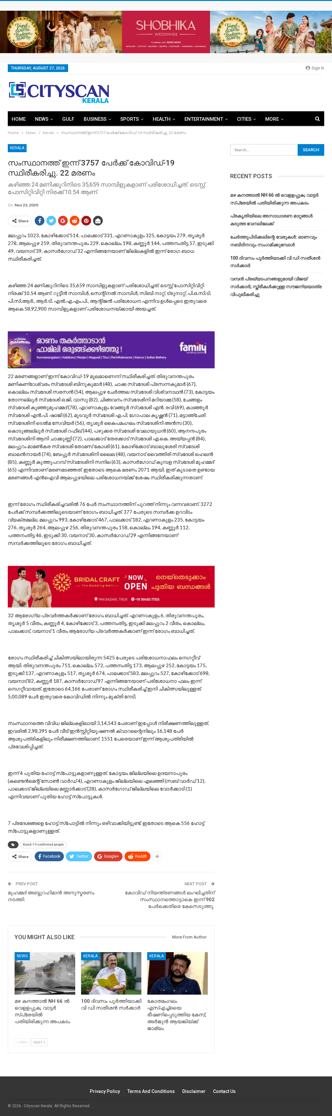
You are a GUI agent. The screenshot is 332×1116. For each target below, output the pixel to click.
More (272, 119)
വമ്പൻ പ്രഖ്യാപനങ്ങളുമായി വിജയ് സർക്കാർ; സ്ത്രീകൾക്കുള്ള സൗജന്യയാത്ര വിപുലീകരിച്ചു (276, 286)
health (162, 119)
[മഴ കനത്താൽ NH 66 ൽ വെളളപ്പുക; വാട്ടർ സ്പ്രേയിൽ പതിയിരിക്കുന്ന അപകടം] (45, 973)
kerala (17, 148)
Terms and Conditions (151, 1091)
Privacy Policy (105, 1091)
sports (129, 119)
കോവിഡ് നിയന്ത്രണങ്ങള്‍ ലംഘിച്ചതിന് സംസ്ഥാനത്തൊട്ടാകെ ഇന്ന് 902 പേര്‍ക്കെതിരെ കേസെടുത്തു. (170, 899)
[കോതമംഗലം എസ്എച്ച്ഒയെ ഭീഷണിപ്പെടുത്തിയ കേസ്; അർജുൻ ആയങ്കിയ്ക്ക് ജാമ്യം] (177, 973)
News (41, 119)
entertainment (203, 119)
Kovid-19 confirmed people (43, 844)
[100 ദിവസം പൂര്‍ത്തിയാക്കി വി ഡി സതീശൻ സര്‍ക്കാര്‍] (111, 973)
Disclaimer (194, 1091)
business (95, 119)
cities (244, 119)
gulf (68, 119)
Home (19, 119)
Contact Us (224, 1091)
